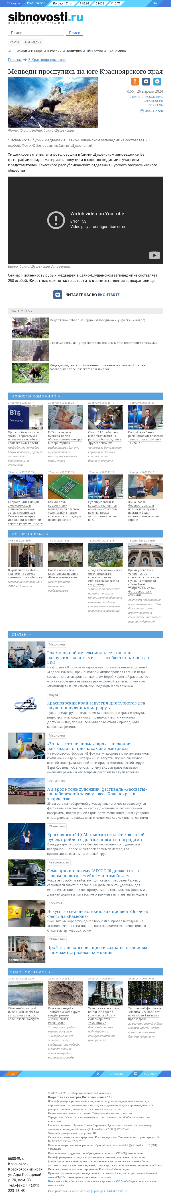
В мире (37, 51)
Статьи (15, 42)
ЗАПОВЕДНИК (153, 101)
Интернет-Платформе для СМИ (92, 1191)
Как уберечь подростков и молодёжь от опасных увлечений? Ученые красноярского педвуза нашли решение (64, 511)
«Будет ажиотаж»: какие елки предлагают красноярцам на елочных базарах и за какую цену (105, 577)
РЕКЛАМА (150, 1074)
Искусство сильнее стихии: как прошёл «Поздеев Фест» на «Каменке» (97, 914)
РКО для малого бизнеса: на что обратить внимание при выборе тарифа (65, 437)
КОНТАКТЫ (116, 1074)
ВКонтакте (109, 294)
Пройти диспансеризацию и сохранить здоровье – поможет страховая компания (97, 950)
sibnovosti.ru (112, 1109)
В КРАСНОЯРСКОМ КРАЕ (146, 97)
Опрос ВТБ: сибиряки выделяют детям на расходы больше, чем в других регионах (105, 437)
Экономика (116, 51)
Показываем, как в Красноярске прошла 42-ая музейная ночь (63, 573)
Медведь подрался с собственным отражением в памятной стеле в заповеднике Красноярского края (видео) (97, 367)
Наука (53, 694)
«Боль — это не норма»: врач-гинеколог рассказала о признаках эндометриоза (88, 746)
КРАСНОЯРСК (36, 3)
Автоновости (59, 862)
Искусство (57, 781)
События (55, 903)
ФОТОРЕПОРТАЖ (30, 534)
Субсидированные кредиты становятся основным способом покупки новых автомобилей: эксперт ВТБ (104, 511)
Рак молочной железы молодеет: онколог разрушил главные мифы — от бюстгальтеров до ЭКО (98, 657)
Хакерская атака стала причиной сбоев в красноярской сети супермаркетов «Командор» (104, 1015)
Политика (73, 51)
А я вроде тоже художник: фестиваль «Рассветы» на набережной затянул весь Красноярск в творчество (97, 793)
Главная (15, 59)
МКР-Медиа (33, 42)
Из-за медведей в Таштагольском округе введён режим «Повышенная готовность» (64, 1015)
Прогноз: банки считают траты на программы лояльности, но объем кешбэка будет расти (25, 437)
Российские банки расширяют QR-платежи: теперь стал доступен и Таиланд (145, 437)
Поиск (74, 32)
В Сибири (19, 51)
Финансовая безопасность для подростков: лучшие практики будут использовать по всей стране (143, 511)
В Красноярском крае (47, 59)
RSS (12, 1074)
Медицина (57, 644)
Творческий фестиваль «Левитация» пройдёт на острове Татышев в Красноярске (145, 1013)
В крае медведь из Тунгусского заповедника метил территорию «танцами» (103, 343)
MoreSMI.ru (120, 1191)
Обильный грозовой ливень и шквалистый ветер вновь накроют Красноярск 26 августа (23, 1013)
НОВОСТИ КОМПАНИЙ (36, 396)
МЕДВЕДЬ (156, 105)
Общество (94, 51)
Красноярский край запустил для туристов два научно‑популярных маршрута (96, 705)
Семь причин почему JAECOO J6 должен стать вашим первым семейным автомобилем (93, 873)
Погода (58, 3)
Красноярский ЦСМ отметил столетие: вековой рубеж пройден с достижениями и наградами (96, 837)
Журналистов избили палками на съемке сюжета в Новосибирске (25, 573)
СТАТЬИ (21, 634)
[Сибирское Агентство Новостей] (45, 16)
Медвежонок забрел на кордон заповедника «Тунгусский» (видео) (97, 320)
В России (54, 51)
